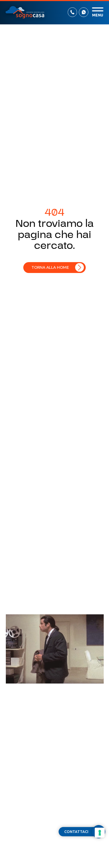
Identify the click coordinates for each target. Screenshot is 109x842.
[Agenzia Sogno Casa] (25, 12)
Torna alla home (50, 267)
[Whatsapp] (83, 12)
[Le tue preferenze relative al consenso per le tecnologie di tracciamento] (100, 833)
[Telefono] (72, 12)
